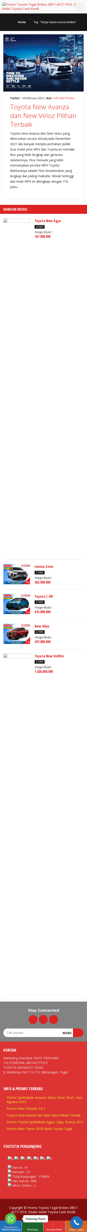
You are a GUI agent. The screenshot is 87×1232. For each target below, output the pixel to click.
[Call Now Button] (76, 1222)
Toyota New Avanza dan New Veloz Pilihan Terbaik (43, 115)
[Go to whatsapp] (10, 1218)
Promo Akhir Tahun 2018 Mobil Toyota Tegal (39, 1129)
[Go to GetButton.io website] (11, 1227)
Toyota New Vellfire (49, 656)
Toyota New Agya (48, 220)
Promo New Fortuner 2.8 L (26, 1108)
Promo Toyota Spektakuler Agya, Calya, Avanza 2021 (45, 1122)
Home (21, 22)
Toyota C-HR (44, 596)
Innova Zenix (44, 566)
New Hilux (42, 626)
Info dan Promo (64, 98)
